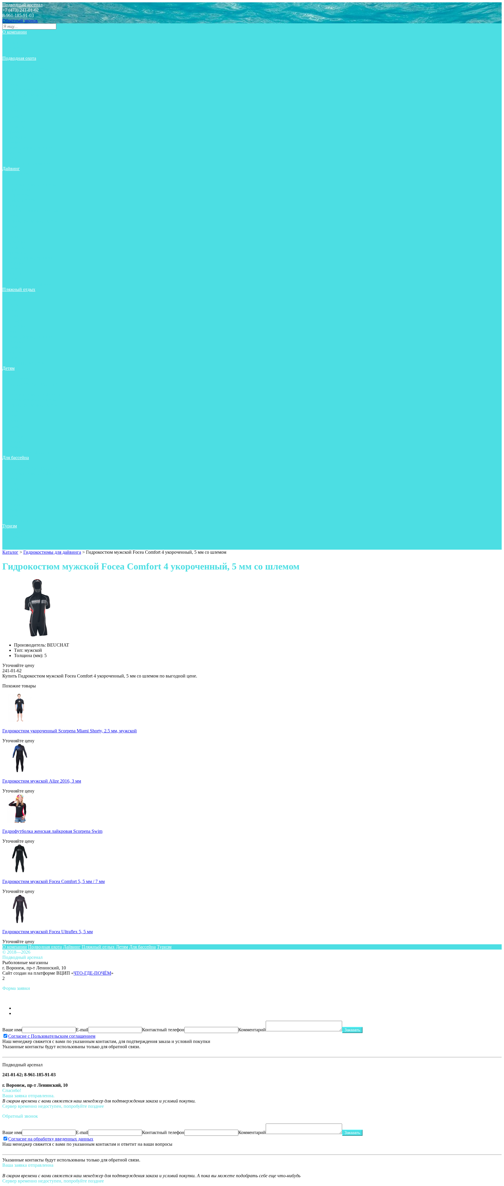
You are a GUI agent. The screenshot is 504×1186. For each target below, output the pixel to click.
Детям (8, 368)
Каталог (10, 552)
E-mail (82, 1029)
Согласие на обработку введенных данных (50, 1138)
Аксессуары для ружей (29, 68)
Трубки (14, 142)
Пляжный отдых (18, 289)
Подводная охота (19, 58)
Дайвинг (11, 168)
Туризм (9, 525)
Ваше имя (12, 1029)
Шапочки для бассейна (29, 452)
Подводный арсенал (22, 4)
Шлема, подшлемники (29, 163)
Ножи (12, 105)
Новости (15, 42)
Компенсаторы (21, 200)
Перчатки (16, 121)
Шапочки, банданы (26, 362)
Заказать (352, 1030)
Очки (12, 331)
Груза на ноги (20, 79)
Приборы (16, 126)
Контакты (16, 52)
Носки (13, 110)
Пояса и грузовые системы (33, 89)
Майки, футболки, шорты (32, 95)
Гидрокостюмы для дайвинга (35, 184)
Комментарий (252, 1029)
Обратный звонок (20, 20)
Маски (13, 100)
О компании (14, 31)
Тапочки (15, 263)
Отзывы (15, 47)
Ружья (13, 131)
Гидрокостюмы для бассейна (35, 394)
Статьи (14, 37)
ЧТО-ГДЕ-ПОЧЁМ (92, 973)
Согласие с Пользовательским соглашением (51, 1036)
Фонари (14, 152)
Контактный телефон (163, 1029)
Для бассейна (15, 457)
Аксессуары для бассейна (32, 384)
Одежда (14, 116)
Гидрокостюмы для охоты (32, 74)
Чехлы (13, 158)
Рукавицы (17, 137)
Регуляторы (18, 194)
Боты (12, 179)
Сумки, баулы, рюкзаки (30, 147)
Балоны (14, 205)
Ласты (13, 84)
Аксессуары (19, 63)
